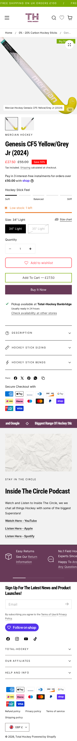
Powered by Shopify (44, 736)
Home (8, 32)
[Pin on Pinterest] (29, 378)
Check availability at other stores (34, 313)
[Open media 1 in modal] (69, 44)
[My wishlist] (62, 18)
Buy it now (38, 289)
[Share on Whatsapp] (35, 378)
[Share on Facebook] (15, 378)
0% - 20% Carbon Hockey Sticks (38, 32)
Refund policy (12, 711)
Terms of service (55, 711)
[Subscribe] (67, 604)
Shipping (25, 167)
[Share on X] (22, 378)
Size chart (66, 219)
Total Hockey (23, 736)
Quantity (11, 239)
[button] (7, 17)
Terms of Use (48, 614)
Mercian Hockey (19, 134)
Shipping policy (14, 717)
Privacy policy (33, 711)
